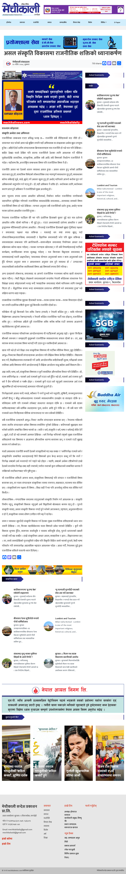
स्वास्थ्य (46, 826)
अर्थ (45, 834)
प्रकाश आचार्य (69, 845)
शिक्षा (46, 838)
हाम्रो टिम (6, 844)
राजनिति (36, 22)
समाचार (22, 22)
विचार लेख (76, 22)
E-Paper (117, 22)
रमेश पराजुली (69, 849)
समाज (49, 22)
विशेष (90, 22)
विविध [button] (103, 22)
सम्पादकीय (63, 22)
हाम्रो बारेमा (7, 839)
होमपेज (8, 22)
